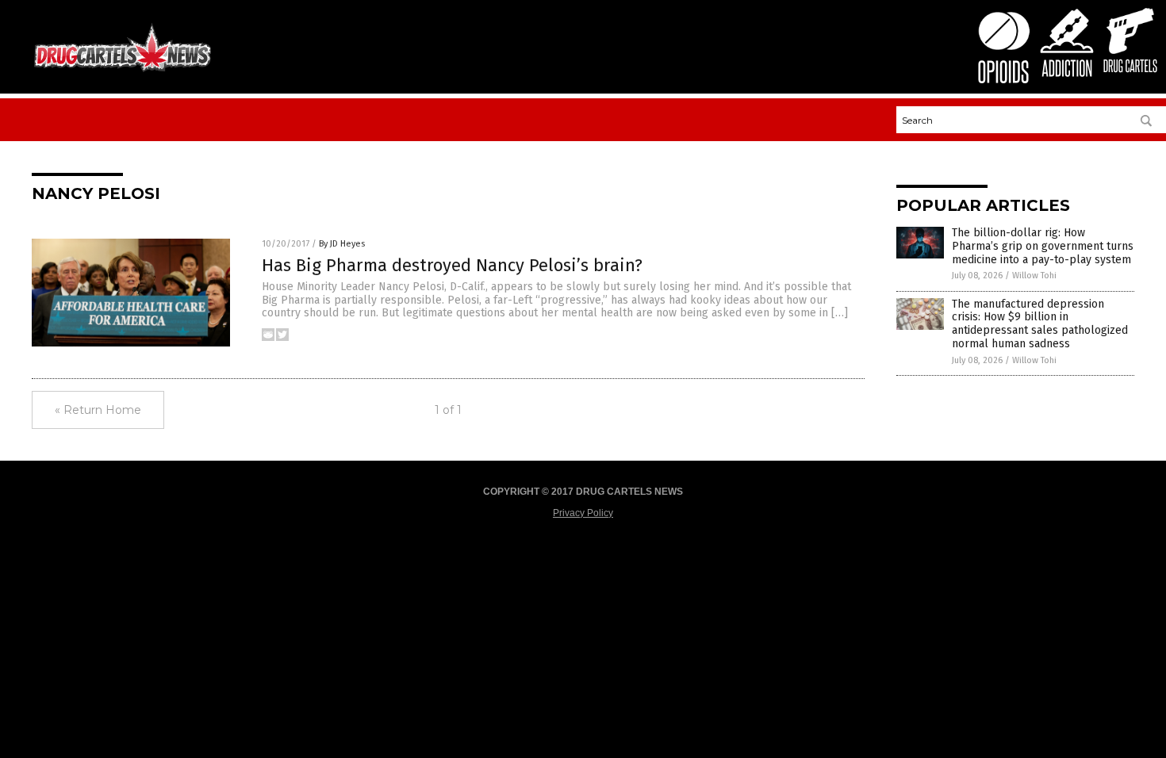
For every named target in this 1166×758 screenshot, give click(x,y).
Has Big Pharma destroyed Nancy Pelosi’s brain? (452, 265)
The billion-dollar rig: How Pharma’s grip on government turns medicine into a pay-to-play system (1042, 246)
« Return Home (98, 410)
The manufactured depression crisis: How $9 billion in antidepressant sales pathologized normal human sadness (1040, 323)
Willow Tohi (1034, 275)
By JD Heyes (342, 244)
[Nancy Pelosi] (122, 70)
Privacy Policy (583, 513)
